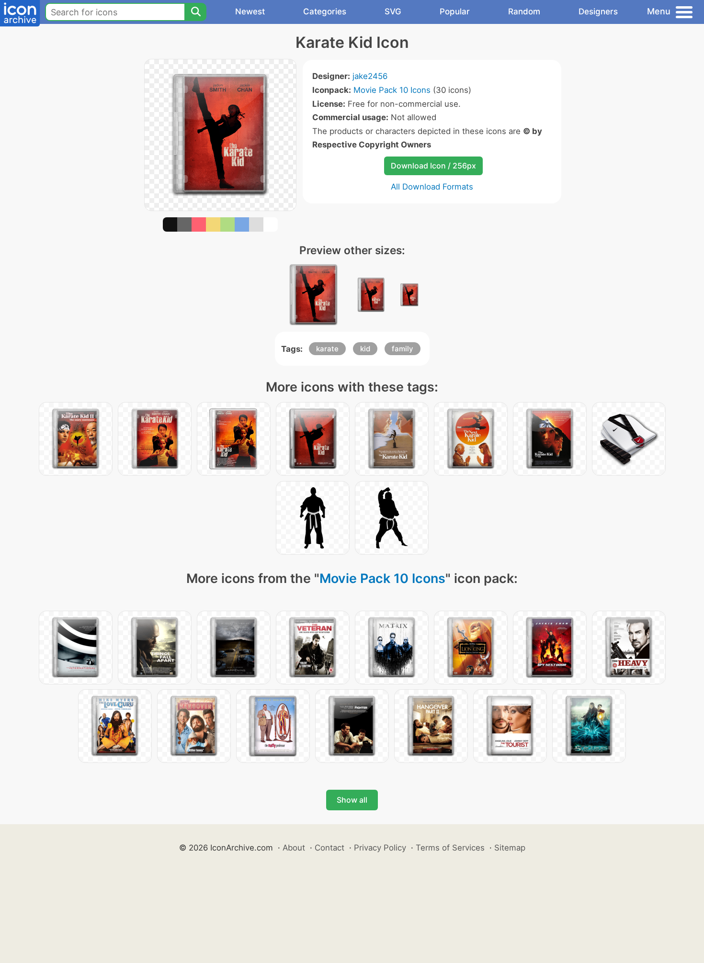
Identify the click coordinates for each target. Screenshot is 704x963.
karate (327, 348)
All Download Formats (432, 186)
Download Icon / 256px (433, 165)
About (294, 847)
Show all (352, 800)
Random (524, 11)
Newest (250, 11)
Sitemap (509, 847)
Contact (329, 847)
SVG (393, 11)
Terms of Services (450, 847)
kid (365, 348)
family (402, 348)
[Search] (195, 12)
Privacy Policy (380, 847)
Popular (455, 11)
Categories (324, 11)
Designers (598, 11)
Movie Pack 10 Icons (392, 90)
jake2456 (369, 76)
